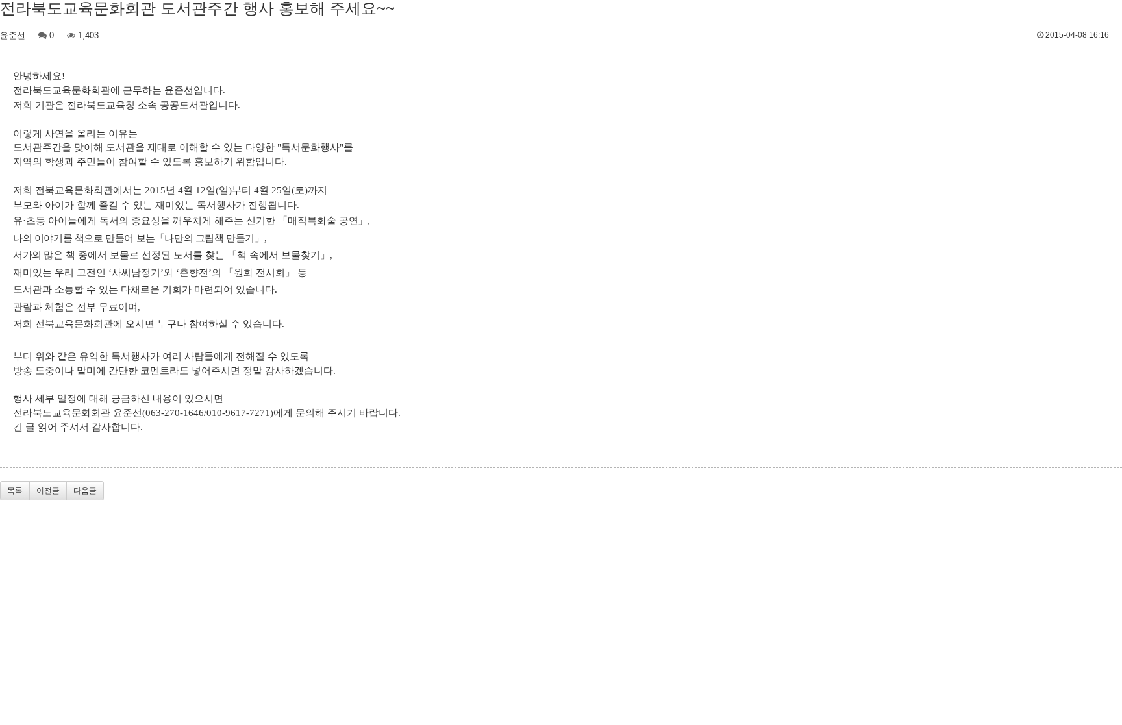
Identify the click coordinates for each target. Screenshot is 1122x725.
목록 (15, 490)
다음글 (85, 490)
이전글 (48, 490)
